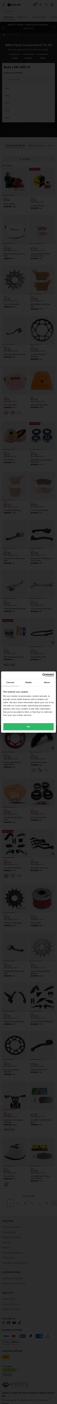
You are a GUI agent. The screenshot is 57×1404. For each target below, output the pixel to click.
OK (28, 727)
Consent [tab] (10, 682)
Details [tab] (28, 682)
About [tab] (47, 682)
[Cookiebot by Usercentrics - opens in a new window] (42, 675)
